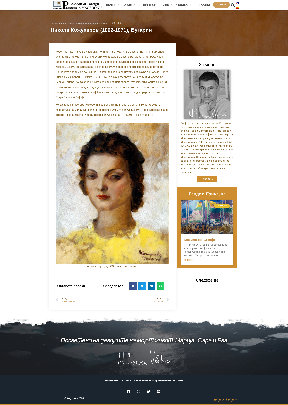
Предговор (151, 5)
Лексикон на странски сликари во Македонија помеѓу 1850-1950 (86, 23)
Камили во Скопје (199, 240)
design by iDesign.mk (225, 399)
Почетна (113, 5)
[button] (233, 5)
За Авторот (131, 5)
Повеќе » (188, 260)
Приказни (202, 5)
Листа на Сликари (177, 5)
